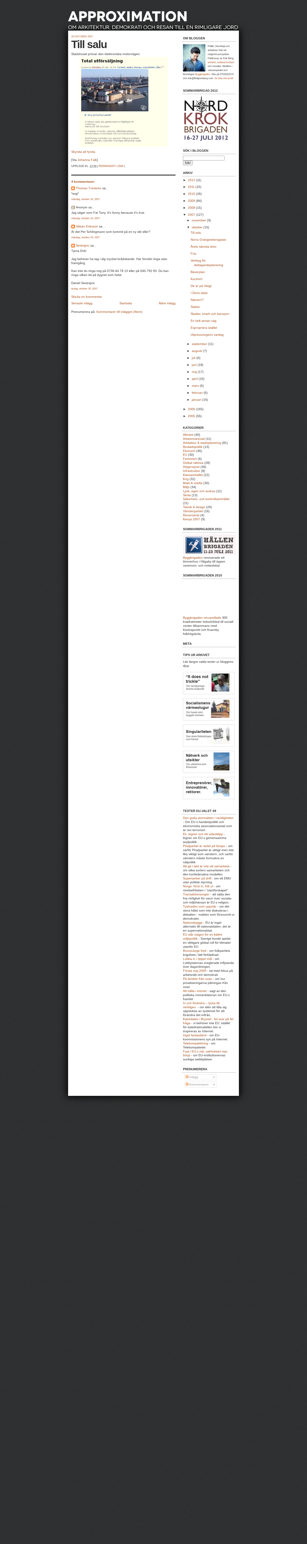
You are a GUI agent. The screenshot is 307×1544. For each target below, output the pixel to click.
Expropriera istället (204, 327)
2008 (192, 207)
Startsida (125, 303)
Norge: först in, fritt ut (198, 886)
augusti (197, 351)
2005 (192, 416)
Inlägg (193, 1077)
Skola (187, 495)
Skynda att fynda (83, 152)
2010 (192, 194)
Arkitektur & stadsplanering (202, 443)
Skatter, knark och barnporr (210, 314)
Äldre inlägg (167, 303)
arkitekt (212, 62)
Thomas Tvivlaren (88, 188)
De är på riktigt (201, 286)
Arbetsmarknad (194, 439)
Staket (195, 307)
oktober (197, 227)
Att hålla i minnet (195, 991)
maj (195, 372)
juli (194, 358)
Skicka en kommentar (86, 296)
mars (196, 385)
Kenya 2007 (191, 519)
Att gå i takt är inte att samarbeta (206, 866)
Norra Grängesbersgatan (208, 239)
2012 (192, 180)
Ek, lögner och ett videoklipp (203, 834)
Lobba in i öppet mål (197, 959)
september (200, 344)
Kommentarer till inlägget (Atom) (119, 312)
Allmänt (188, 434)
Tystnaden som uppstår (199, 906)
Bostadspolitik (192, 447)
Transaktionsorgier (196, 894)
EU (185, 454)
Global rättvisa (193, 463)
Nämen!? (197, 300)
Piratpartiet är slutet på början (204, 846)
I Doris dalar (199, 293)
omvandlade (212, 617)
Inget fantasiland (195, 1035)
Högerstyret (191, 467)
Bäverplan (198, 272)
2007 (192, 214)
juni (195, 365)
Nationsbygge (192, 922)
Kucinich (196, 279)
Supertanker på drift (197, 878)
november (199, 220)
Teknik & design (194, 507)
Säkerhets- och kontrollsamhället (206, 499)
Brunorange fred (194, 950)
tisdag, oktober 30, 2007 (84, 288)
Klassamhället (193, 475)
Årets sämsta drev (203, 246)
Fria (193, 253)
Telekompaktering (195, 1043)
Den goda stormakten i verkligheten (208, 818)
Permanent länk (111, 166)
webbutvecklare (225, 62)
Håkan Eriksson (87, 226)
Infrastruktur (191, 471)
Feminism (190, 459)
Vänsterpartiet (193, 511)
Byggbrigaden (202, 74)
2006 (192, 409)
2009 (192, 200)
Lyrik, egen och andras (199, 491)
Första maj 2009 (194, 970)
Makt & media (192, 483)
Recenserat (191, 515)
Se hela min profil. (224, 78)
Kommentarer (198, 1084)
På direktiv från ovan (197, 979)
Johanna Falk (87, 160)
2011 (192, 187)
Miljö (186, 487)
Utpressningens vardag (207, 334)
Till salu (89, 44)
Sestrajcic (82, 245)
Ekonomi (189, 451)
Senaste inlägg (81, 303)
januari (197, 399)
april (195, 378)
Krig (186, 479)
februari (198, 392)
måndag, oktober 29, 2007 (85, 199)
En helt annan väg (203, 321)
